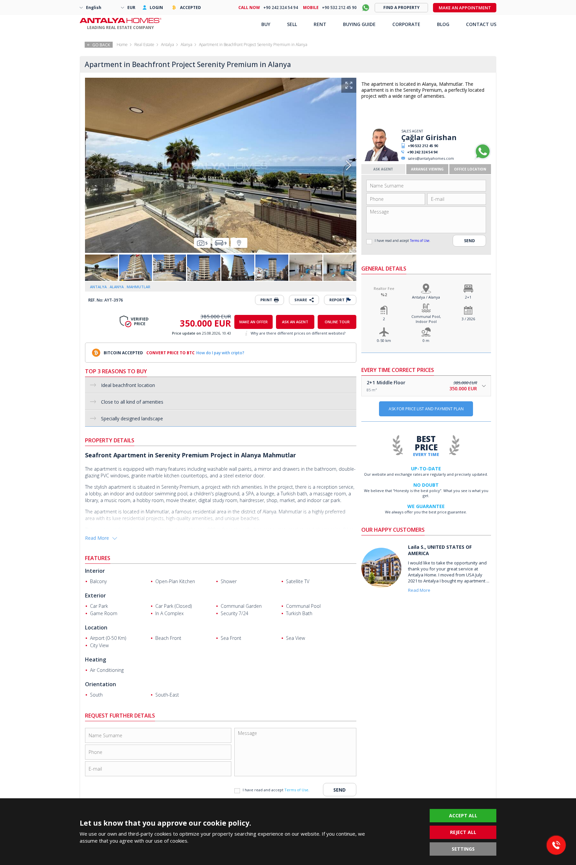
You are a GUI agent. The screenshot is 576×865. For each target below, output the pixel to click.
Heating (95, 659)
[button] (348, 165)
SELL (292, 24)
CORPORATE (406, 24)
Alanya (186, 44)
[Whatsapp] (482, 158)
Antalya (167, 44)
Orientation (100, 684)
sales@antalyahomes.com (431, 158)
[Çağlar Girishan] (380, 159)
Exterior (95, 595)
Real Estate (144, 44)
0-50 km (384, 340)
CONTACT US (481, 24)
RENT (320, 24)
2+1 (468, 297)
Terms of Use (419, 240)
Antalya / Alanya (426, 297)
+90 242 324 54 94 (422, 151)
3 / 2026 (468, 318)
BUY (265, 24)
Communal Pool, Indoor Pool (426, 319)
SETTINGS (463, 849)
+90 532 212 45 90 (423, 145)
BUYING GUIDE (359, 24)
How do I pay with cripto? (220, 353)
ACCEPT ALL (463, 815)
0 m (426, 340)
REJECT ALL (463, 832)
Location (96, 627)
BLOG (443, 24)
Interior (95, 570)
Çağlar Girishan (429, 137)
